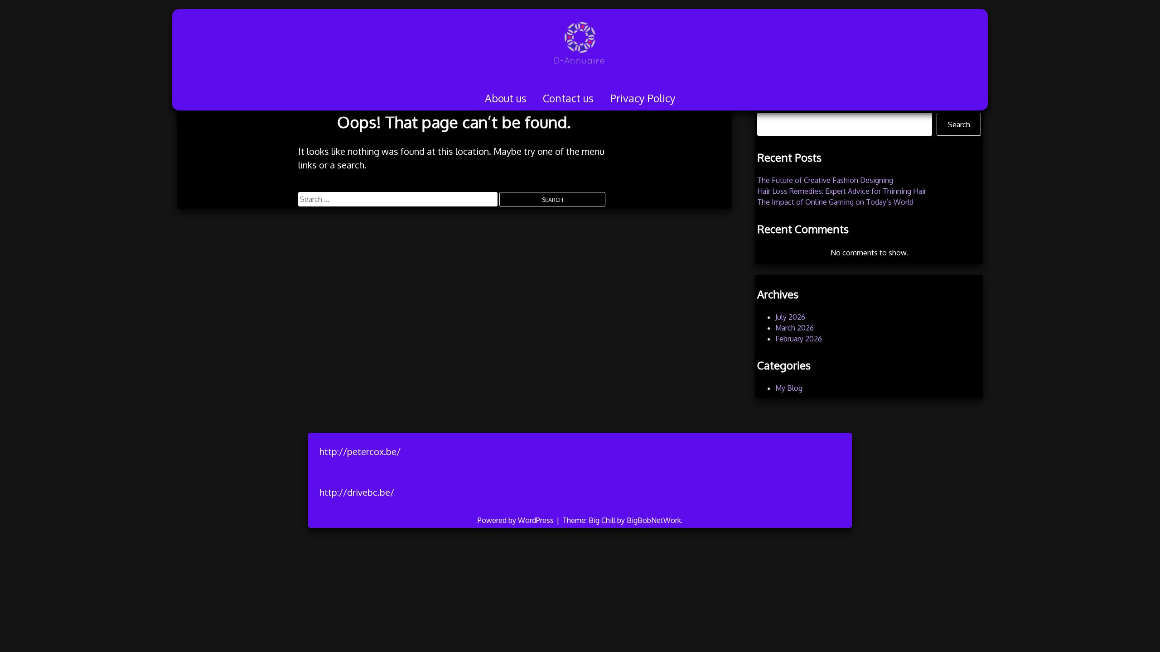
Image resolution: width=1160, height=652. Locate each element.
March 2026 (794, 327)
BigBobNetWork (654, 520)
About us (506, 98)
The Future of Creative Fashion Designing (825, 180)
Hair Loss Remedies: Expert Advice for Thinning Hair (841, 191)
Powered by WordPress (517, 520)
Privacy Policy (642, 98)
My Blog (788, 388)
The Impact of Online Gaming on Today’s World (835, 201)
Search (959, 124)
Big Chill (602, 520)
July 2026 (790, 316)
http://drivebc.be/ (356, 492)
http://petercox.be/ (360, 451)
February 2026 (798, 338)
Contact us (568, 98)
